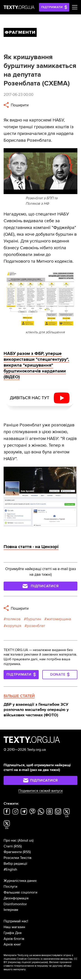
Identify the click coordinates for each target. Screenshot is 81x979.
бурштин (33, 619)
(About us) (26, 840)
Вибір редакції (15, 863)
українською (39, 962)
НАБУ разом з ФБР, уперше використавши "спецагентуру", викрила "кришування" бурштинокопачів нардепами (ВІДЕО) (36, 365)
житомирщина (59, 619)
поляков (13, 619)
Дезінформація (16, 898)
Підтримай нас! (16, 921)
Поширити (19, 105)
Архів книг (12, 944)
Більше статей (19, 695)
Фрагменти (13, 852)
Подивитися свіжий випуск (40, 791)
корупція (13, 625)
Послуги (10, 886)
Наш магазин (14, 927)
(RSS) (18, 846)
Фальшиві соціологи (20, 892)
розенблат (36, 625)
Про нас (10, 840)
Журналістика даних (20, 880)
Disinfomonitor (15, 904)
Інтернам (11, 909)
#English (10, 869)
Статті (8, 846)
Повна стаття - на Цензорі (31, 546)
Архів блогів (14, 938)
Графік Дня (13, 933)
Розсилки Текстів (18, 858)
